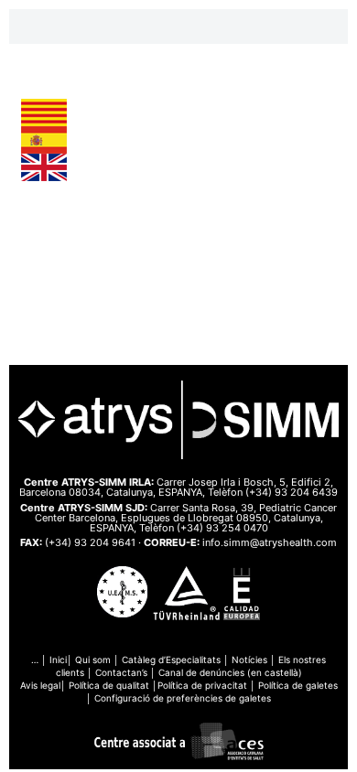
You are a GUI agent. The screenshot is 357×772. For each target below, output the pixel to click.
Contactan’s (121, 672)
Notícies (249, 659)
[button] (178, 26)
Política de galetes (298, 685)
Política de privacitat (202, 685)
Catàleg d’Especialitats (171, 659)
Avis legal (40, 685)
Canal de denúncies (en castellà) (230, 672)
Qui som (93, 659)
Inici (58, 659)
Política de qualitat (109, 685)
